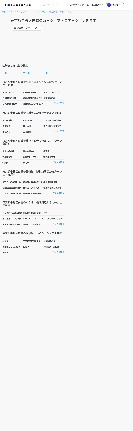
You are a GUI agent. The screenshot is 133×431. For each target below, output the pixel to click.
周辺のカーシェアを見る (26, 27)
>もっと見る (58, 102)
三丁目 (46, 72)
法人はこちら (97, 4)
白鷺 (70, 12)
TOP (3, 12)
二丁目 (26, 72)
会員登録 (116, 4)
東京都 (52, 12)
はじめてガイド (76, 4)
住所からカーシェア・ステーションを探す (27, 12)
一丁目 (5, 72)
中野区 (61, 12)
